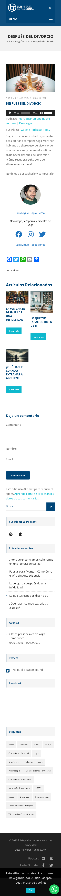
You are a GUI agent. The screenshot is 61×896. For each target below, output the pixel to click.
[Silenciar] (41, 113)
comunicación (41, 796)
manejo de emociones (19, 788)
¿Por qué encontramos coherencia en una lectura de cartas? (31, 561)
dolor (36, 744)
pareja (48, 744)
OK (30, 890)
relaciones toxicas (34, 762)
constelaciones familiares (38, 770)
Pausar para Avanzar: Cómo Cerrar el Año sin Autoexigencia (31, 573)
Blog (17, 41)
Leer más (14, 331)
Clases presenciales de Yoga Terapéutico (27, 636)
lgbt (37, 753)
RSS (47, 130)
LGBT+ (38, 788)
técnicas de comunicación (21, 814)
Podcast (26, 41)
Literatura (24, 796)
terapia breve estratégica (20, 805)
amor (11, 744)
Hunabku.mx (39, 849)
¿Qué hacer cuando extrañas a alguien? (14, 372)
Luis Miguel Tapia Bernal (32, 97)
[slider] (48, 113)
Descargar (25, 123)
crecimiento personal (18, 753)
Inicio (10, 41)
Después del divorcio (43, 41)
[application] (30, 113)
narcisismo (13, 762)
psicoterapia (14, 770)
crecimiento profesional (19, 779)
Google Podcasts (31, 130)
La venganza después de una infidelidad (27, 585)
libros (11, 796)
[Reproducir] (10, 113)
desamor (23, 744)
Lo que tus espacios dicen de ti (41, 321)
